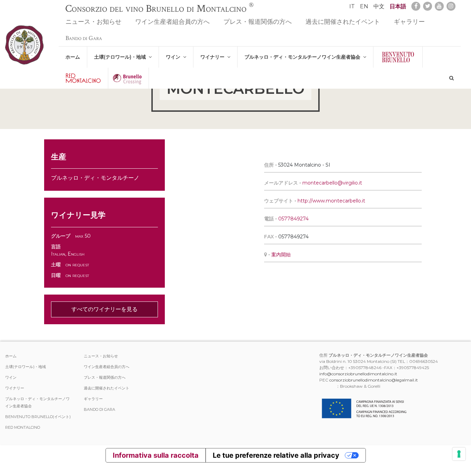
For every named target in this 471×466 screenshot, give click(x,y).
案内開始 (281, 254)
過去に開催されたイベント (342, 22)
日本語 (398, 6)
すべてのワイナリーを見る (104, 309)
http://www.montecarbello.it (331, 201)
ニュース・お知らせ (93, 22)
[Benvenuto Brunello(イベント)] (397, 57)
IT (352, 6)
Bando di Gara (84, 38)
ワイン (174, 57)
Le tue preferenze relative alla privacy (276, 455)
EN (364, 6)
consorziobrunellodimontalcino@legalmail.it (373, 380)
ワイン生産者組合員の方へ (172, 22)
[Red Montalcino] (83, 78)
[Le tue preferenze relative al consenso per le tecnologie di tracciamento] (458, 453)
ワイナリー (213, 57)
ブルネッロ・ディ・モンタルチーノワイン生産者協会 (303, 57)
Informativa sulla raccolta (156, 455)
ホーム (73, 57)
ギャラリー (409, 22)
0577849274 (293, 219)
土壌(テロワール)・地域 (121, 57)
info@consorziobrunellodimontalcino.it (358, 373)
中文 (378, 6)
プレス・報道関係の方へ (257, 22)
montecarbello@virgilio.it (332, 183)
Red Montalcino (22, 427)
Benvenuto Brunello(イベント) (38, 416)
